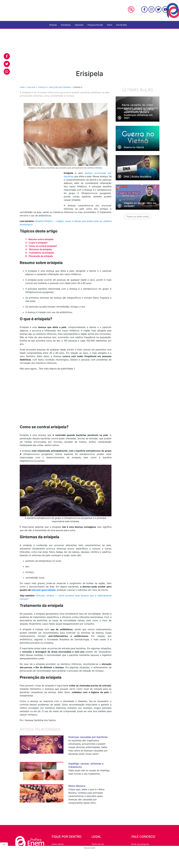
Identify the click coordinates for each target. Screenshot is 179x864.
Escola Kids (121, 25)
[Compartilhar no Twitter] (7, 64)
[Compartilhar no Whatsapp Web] (7, 71)
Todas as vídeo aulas (137, 216)
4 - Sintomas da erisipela (38, 249)
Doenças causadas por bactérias (88, 737)
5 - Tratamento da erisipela (39, 252)
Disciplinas (66, 25)
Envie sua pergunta (140, 844)
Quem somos (58, 844)
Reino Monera (76, 785)
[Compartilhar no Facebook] (7, 56)
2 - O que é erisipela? (36, 242)
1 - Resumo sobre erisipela (39, 239)
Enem (109, 25)
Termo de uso (98, 844)
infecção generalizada (43, 590)
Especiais (79, 25)
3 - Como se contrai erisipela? (41, 246)
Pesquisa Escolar (95, 25)
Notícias (53, 25)
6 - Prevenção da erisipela (39, 256)
